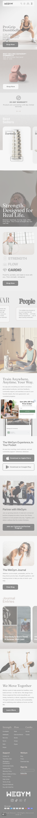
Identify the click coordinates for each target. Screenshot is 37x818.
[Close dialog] (34, 401)
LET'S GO (27, 411)
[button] (4, 814)
